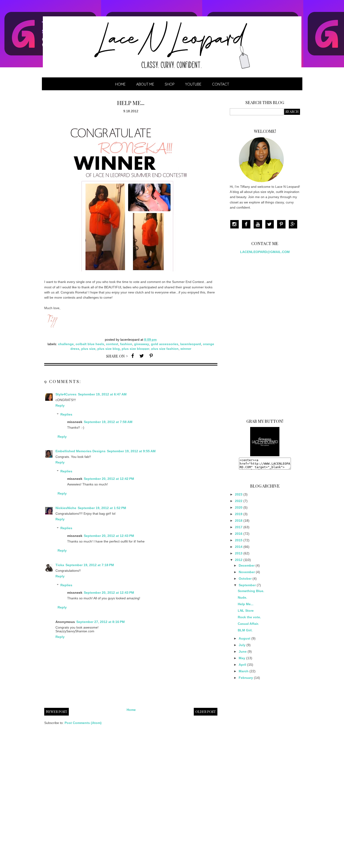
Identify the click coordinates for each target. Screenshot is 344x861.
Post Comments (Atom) (83, 723)
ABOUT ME (145, 84)
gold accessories (164, 344)
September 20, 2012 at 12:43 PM (109, 536)
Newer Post (56, 711)
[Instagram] (235, 225)
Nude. (242, 597)
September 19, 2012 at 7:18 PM (90, 565)
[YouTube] (259, 225)
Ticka (59, 565)
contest (112, 344)
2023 (238, 494)
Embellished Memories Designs (80, 451)
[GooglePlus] (294, 225)
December (247, 565)
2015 (238, 540)
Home (120, 84)
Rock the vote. (249, 617)
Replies (66, 414)
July (242, 645)
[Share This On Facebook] (132, 355)
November (247, 572)
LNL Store (246, 610)
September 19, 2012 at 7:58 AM (108, 422)
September (247, 585)
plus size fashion (165, 349)
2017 (238, 527)
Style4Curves (66, 394)
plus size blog (108, 349)
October (245, 578)
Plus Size (88, 349)
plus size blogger (135, 349)
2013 (238, 553)
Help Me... (245, 604)
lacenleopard (190, 344)
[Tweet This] (141, 355)
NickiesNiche (65, 508)
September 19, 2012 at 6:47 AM (102, 394)
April (242, 664)
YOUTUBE (193, 84)
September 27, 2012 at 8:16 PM (100, 622)
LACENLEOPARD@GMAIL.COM (265, 252)
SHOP (170, 84)
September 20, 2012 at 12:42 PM (109, 479)
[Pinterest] (282, 225)
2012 (238, 560)
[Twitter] (270, 225)
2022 (238, 501)
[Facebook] (247, 225)
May (242, 658)
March (244, 671)
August (244, 638)
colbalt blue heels (90, 344)
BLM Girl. (245, 630)
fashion (126, 344)
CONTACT (220, 84)
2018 (238, 520)
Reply (60, 405)
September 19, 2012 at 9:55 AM (131, 451)
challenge (66, 344)
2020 (238, 507)
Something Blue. (251, 591)
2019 (238, 514)
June (243, 651)
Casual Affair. (248, 624)
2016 (238, 533)
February (246, 678)
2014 (238, 547)
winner (185, 349)
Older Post (205, 711)
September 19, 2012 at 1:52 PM (102, 508)
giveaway (141, 344)
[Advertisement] (265, 334)
